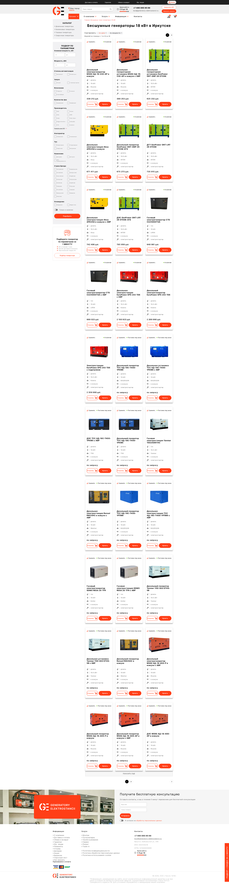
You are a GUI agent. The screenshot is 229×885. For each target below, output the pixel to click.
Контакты (138, 16)
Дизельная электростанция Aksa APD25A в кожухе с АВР (99, 220)
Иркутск (71, 10)
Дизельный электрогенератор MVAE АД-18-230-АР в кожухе (98, 73)
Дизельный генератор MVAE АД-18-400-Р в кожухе (98, 736)
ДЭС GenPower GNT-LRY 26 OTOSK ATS (129, 219)
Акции (56, 853)
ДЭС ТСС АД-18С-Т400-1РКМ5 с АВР (99, 439)
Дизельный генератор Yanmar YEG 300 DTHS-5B (158, 588)
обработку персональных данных (149, 820)
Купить (105, 104)
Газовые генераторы (63, 32)
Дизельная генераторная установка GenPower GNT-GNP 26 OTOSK (157, 73)
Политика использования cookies (97, 855)
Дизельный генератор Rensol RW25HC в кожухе (128, 661)
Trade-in (86, 846)
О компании (89, 16)
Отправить (125, 816)
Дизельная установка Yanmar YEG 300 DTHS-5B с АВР (98, 661)
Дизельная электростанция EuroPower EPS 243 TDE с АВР (128, 293)
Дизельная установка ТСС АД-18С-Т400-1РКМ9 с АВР (158, 367)
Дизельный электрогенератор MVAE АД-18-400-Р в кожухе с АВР (157, 662)
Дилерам (58, 851)
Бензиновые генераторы (65, 29)
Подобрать (67, 216)
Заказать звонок (169, 11)
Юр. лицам (140, 2)
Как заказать (59, 860)
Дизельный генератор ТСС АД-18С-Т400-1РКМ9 (128, 367)
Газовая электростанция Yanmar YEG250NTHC (159, 440)
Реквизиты (58, 846)
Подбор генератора (67, 255)
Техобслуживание (90, 840)
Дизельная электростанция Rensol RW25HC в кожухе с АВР (98, 514)
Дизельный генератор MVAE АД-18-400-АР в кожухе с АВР (128, 736)
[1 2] (129, 55)
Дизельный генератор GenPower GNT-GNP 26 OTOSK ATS (128, 147)
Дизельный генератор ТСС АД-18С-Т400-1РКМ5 (128, 440)
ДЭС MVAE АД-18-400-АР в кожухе (158, 735)
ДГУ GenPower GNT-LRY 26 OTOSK (158, 146)
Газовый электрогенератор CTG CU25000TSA (158, 220)
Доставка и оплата (91, 2)
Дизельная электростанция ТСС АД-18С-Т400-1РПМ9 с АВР (158, 514)
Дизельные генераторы (65, 26)
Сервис (86, 842)
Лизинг (86, 844)
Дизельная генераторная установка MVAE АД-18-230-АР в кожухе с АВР (129, 73)
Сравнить (92, 42)
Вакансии (58, 855)
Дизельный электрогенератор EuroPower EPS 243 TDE (158, 292)
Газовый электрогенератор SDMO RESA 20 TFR (96, 588)
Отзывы (57, 849)
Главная (86, 20)
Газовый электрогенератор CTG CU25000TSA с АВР (98, 292)
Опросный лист (60, 858)
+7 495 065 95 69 (141, 8)
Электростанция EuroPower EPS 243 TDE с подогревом (98, 367)
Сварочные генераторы (65, 35)
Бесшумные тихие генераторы (100, 20)
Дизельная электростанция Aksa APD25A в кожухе (98, 147)
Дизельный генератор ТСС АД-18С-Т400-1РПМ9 (128, 513)
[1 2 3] (159, 55)
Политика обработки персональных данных (101, 853)
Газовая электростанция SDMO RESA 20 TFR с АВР (128, 588)
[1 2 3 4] (129, 130)
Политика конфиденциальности (96, 851)
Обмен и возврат (124, 2)
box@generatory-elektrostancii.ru (145, 11)
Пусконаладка (89, 837)
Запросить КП (169, 7)
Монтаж (86, 835)
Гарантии (108, 2)
